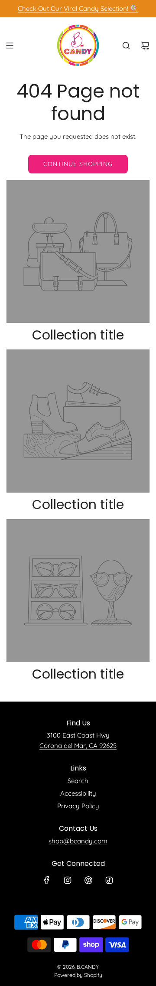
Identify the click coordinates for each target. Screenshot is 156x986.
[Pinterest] (88, 880)
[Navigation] (9, 45)
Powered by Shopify (78, 975)
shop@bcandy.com (78, 841)
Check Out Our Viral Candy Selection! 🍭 (78, 8)
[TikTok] (109, 880)
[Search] (126, 45)
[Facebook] (46, 880)
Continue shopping (78, 164)
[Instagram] (67, 880)
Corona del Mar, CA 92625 (78, 745)
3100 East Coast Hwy (78, 735)
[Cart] (145, 45)
